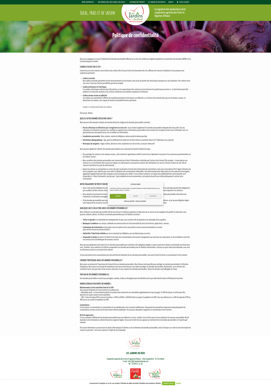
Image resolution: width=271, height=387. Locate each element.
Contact (171, 2)
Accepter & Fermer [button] (169, 383)
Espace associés (184, 2)
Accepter (118, 196)
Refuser (135, 196)
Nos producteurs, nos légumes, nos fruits (111, 2)
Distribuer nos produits (137, 2)
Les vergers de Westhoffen (156, 2)
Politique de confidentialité (129, 201)
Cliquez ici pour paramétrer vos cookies (97, 107)
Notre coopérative (88, 2)
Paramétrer (153, 196)
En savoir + (178, 383)
